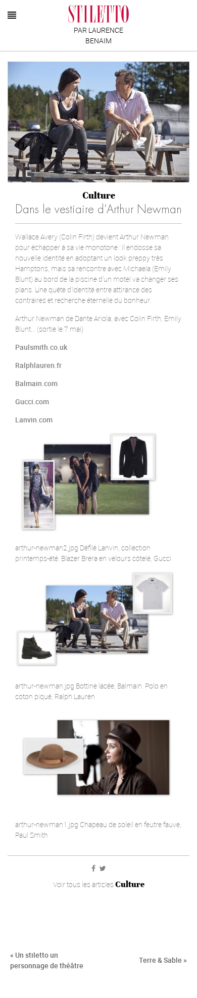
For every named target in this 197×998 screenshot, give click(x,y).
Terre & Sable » (163, 960)
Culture (98, 195)
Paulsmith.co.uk (41, 347)
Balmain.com (36, 383)
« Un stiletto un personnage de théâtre (46, 960)
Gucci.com (32, 401)
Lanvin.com (34, 419)
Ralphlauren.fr (38, 365)
